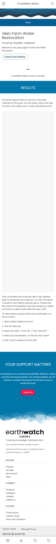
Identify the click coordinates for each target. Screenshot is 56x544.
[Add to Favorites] (21, 540)
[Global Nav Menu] (3, 3)
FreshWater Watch (28, 3)
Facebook (10, 489)
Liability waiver (13, 516)
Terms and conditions (15, 519)
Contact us (10, 500)
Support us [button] (28, 392)
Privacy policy (12, 512)
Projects (10, 467)
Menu (30, 23)
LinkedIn (10, 496)
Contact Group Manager (14, 56)
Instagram (10, 493)
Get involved (11, 473)
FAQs (8, 477)
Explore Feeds (9, 529)
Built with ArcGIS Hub (14, 534)
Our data (9, 470)
